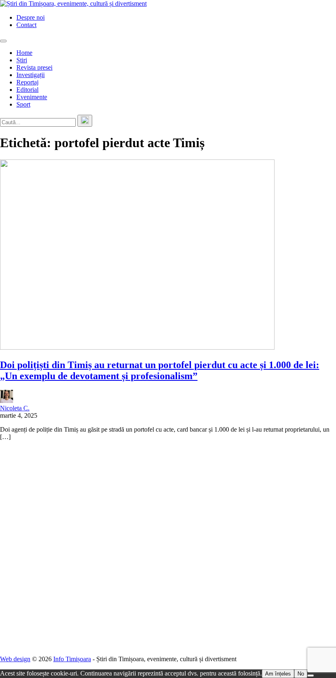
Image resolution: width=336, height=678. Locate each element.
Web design (15, 658)
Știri (21, 60)
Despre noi (30, 17)
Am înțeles (278, 674)
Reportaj (27, 82)
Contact (26, 24)
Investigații (30, 74)
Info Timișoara (72, 658)
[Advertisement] (168, 548)
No (300, 674)
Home (24, 52)
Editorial (27, 89)
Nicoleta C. (15, 408)
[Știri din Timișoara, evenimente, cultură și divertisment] (73, 3)
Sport (23, 104)
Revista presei (34, 67)
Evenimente (31, 96)
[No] (310, 675)
